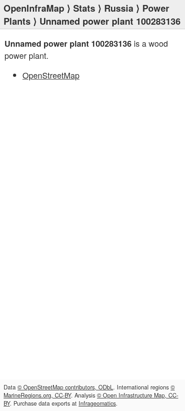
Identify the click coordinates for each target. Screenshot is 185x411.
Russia (118, 7)
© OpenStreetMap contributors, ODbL (65, 387)
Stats (84, 7)
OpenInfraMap (34, 7)
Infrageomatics (97, 403)
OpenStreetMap (50, 75)
